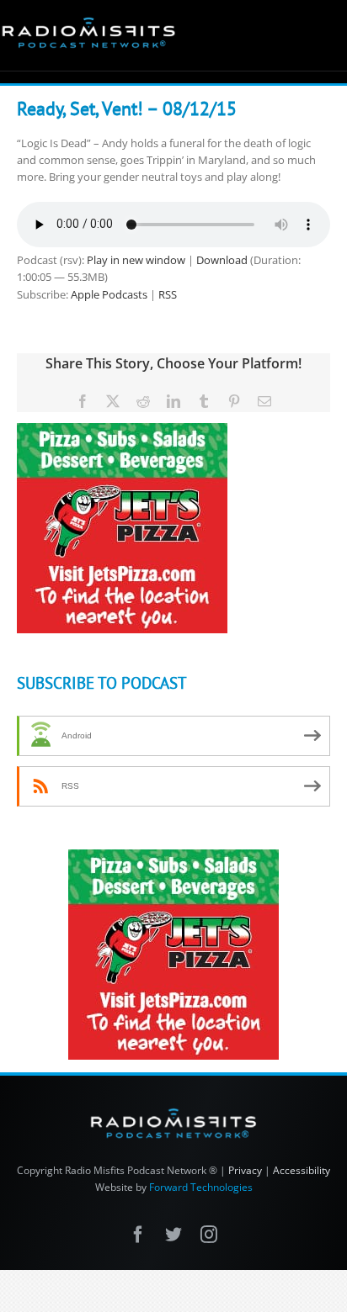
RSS (167, 294)
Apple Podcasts (109, 294)
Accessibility (301, 1170)
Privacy (245, 1170)
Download (222, 259)
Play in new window (136, 259)
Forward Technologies (201, 1187)
